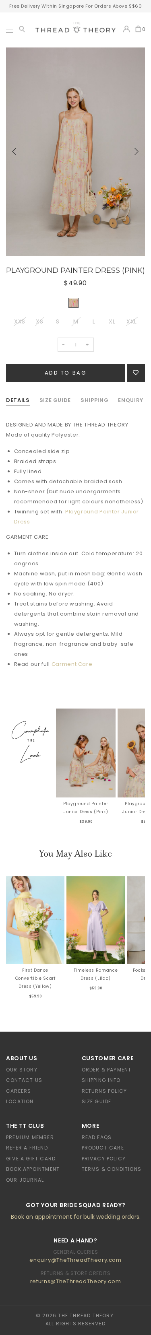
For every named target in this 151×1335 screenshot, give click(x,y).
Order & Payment (107, 1069)
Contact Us (24, 1080)
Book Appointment (33, 1169)
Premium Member (30, 1137)
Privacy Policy (104, 1158)
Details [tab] (18, 400)
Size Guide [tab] (55, 400)
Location (20, 1101)
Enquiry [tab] (130, 400)
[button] (14, 152)
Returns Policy (104, 1091)
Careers (18, 1091)
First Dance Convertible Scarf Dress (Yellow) (35, 978)
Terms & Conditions (112, 1169)
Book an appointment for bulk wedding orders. (76, 1217)
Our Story (21, 1069)
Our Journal (25, 1179)
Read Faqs (97, 1137)
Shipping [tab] (94, 400)
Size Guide (97, 1101)
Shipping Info (101, 1080)
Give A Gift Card (31, 1158)
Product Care (103, 1147)
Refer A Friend (27, 1147)
